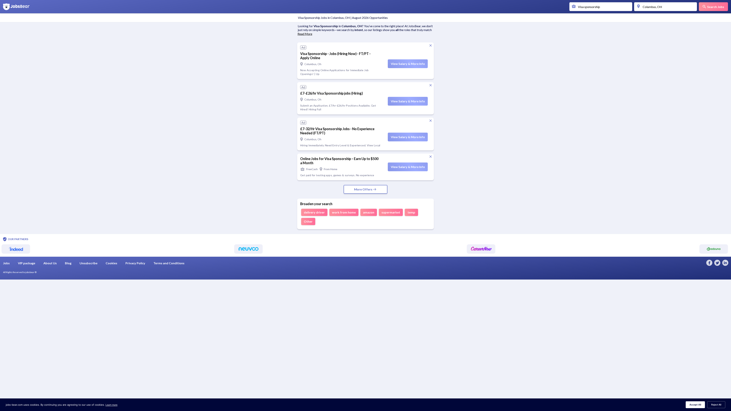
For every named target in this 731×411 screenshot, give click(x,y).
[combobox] (601, 6)
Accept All (695, 404)
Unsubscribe (88, 263)
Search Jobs (715, 7)
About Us (50, 263)
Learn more (111, 404)
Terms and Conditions (168, 263)
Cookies (111, 263)
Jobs (6, 263)
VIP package (26, 263)
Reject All (716, 404)
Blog (68, 263)
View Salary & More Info (408, 63)
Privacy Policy (135, 263)
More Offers (363, 189)
